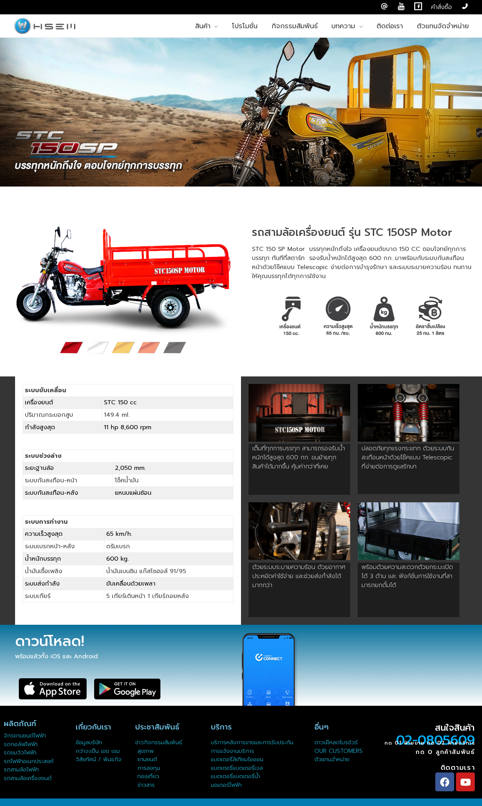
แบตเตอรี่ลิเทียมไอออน (237, 759)
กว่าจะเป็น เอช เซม (98, 751)
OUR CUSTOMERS (338, 751)
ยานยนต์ (146, 759)
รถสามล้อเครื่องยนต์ (28, 778)
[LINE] (384, 7)
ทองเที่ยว (147, 776)
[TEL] (465, 7)
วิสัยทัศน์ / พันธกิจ (99, 759)
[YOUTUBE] (401, 7)
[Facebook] (444, 781)
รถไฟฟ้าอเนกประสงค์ (28, 761)
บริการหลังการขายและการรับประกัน (253, 742)
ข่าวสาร (145, 785)
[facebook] (418, 7)
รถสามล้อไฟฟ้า (21, 769)
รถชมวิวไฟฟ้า (20, 752)
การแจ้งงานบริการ (232, 751)
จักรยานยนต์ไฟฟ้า (25, 735)
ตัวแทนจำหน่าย (331, 759)
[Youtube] (465, 781)
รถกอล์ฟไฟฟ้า (21, 744)
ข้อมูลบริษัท (89, 742)
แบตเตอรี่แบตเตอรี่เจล (237, 768)
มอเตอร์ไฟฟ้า (226, 785)
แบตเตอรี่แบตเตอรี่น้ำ (235, 776)
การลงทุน (147, 768)
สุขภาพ (145, 751)
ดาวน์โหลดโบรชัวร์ (336, 742)
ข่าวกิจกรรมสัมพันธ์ (158, 742)
